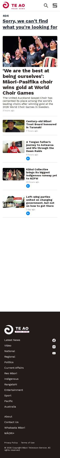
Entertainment (13, 390)
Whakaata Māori (14, 427)
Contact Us (11, 422)
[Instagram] (54, 347)
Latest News (12, 340)
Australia (10, 406)
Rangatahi (10, 384)
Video (7, 345)
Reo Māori (10, 373)
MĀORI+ (9, 433)
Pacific (8, 401)
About (8, 416)
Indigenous (11, 378)
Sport (7, 395)
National (9, 351)
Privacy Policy (11, 443)
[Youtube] (54, 353)
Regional (9, 356)
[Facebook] (54, 340)
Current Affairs (14, 367)
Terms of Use (27, 443)
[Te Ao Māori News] (16, 331)
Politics (9, 362)
